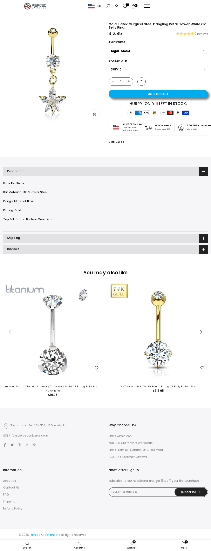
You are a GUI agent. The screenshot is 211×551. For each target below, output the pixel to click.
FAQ (6, 494)
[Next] (201, 332)
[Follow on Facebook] (4, 444)
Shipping (9, 501)
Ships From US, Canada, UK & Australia (136, 450)
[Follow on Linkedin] (27, 444)
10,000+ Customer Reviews (128, 457)
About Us (9, 481)
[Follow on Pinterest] (34, 444)
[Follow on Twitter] (12, 444)
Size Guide (116, 142)
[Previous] (10, 332)
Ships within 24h (120, 436)
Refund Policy (12, 508)
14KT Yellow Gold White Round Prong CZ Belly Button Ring (158, 386)
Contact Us (11, 487)
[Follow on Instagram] (19, 444)
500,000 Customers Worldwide (131, 443)
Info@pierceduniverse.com (28, 435)
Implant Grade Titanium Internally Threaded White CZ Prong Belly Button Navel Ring (53, 389)
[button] (185, 34)
